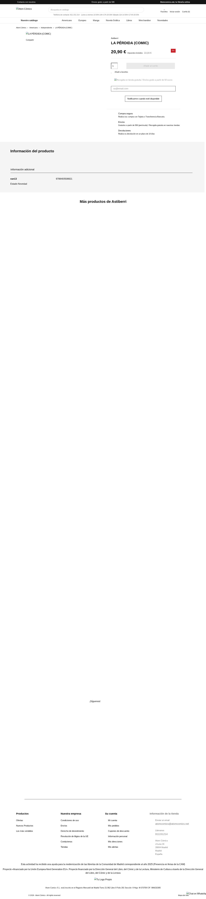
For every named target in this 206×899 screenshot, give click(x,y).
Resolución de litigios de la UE (74, 836)
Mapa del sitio (183, 895)
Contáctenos (66, 841)
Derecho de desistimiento (72, 831)
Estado (13, 184)
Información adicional (22, 169)
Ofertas (19, 820)
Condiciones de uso (70, 820)
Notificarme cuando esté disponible (143, 98)
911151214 (161, 834)
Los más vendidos (24, 831)
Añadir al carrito (150, 66)
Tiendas (64, 847)
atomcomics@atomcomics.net (172, 823)
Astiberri (114, 38)
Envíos (64, 825)
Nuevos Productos (24, 825)
